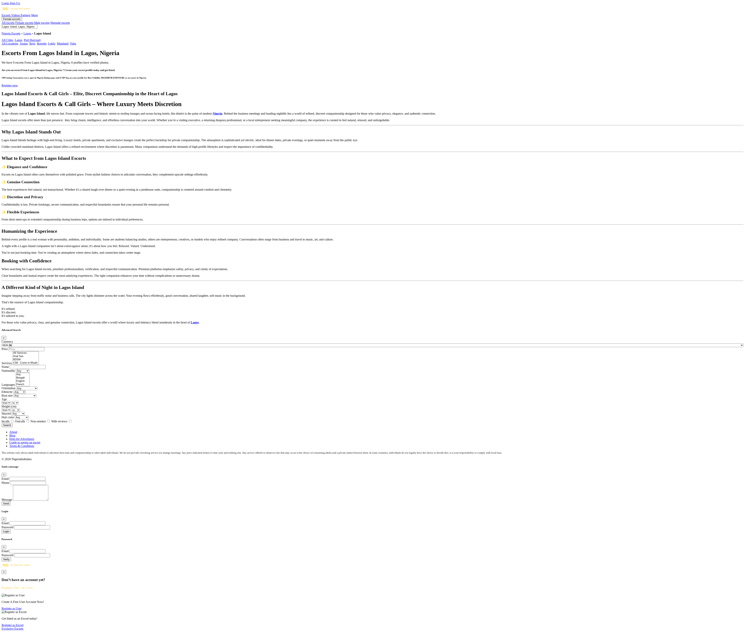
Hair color (8, 417)
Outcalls (20, 421)
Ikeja (32, 43)
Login (6, 3)
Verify (6, 559)
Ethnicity (7, 391)
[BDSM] (26, 359)
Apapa (24, 43)
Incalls (6, 421)
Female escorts (12, 19)
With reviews (59, 421)
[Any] (22, 374)
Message (7, 499)
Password (7, 527)
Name (5, 366)
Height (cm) (9, 406)
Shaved (6, 413)
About (13, 432)
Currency (7, 341)
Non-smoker (38, 421)
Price (5, 349)
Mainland (62, 43)
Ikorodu (42, 43)
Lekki (51, 43)
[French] (22, 384)
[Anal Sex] (26, 356)
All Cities (7, 40)
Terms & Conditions (21, 446)
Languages (8, 384)
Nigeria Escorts (11, 33)
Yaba (73, 43)
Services (7, 363)
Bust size (7, 395)
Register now (10, 85)
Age (4, 399)
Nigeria (217, 113)
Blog (12, 435)
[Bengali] (22, 378)
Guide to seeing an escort (24, 442)
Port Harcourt (32, 40)
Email (5, 478)
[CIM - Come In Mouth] (26, 363)
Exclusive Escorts (12, 628)
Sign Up (15, 3)
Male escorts (41, 22)
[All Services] (26, 353)
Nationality (8, 370)
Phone (5, 482)
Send (6, 503)
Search (7, 425)
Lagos (27, 33)
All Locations (10, 43)
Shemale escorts (60, 22)
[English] (22, 381)
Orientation (8, 388)
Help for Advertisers (21, 439)
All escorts (8, 22)
